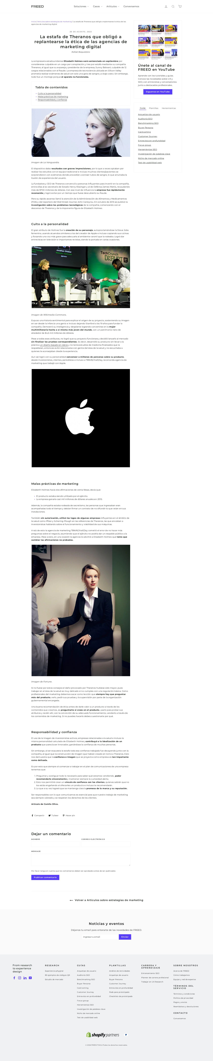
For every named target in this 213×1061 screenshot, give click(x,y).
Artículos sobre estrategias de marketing (54, 22)
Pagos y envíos (180, 1002)
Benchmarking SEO (148, 123)
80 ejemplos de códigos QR (57, 975)
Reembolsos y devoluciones (186, 1006)
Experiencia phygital (54, 971)
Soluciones (80, 6)
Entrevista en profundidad (151, 141)
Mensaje (36, 851)
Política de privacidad (183, 998)
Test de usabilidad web (150, 162)
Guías (143, 108)
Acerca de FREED (181, 971)
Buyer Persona (145, 128)
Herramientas (169, 108)
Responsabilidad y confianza (52, 100)
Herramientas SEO (147, 149)
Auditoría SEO (145, 119)
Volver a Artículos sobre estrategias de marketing (108, 900)
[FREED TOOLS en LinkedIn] (25, 977)
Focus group (144, 145)
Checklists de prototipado (121, 996)
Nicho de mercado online (151, 158)
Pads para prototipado (119, 992)
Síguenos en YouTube (158, 92)
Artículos (111, 6)
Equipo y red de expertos (184, 979)
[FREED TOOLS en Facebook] (14, 977)
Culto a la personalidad (49, 93)
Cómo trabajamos (181, 975)
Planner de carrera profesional (155, 977)
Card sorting (144, 132)
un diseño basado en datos (54, 345)
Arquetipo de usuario (149, 114)
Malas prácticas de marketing (53, 96)
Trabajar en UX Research (152, 982)
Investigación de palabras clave (154, 154)
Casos (96, 6)
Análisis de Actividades (119, 971)
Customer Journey (147, 136)
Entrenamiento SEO (150, 973)
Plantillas (153, 108)
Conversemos (131, 6)
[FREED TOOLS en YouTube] (30, 977)
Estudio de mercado (54, 979)
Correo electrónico (93, 839)
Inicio (33, 22)
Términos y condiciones (184, 994)
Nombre (35, 839)
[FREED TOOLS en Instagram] (19, 977)
